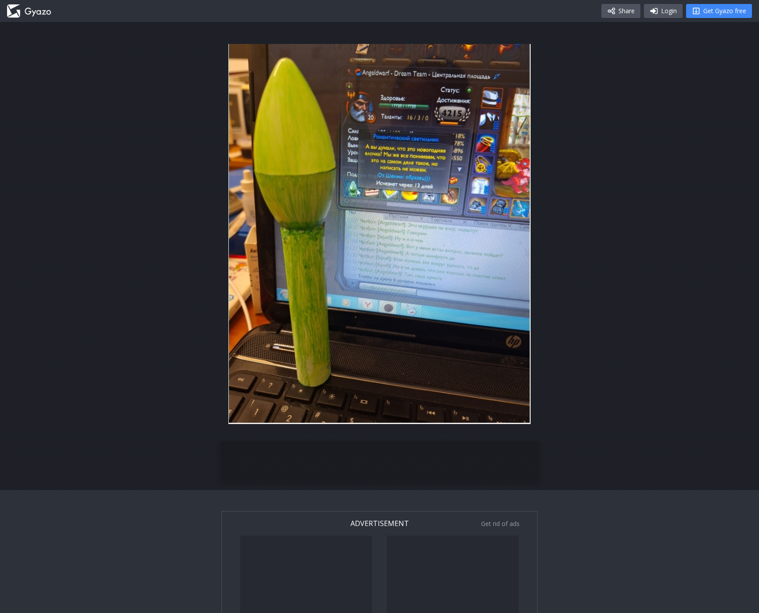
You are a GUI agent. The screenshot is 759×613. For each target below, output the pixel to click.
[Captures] (29, 11)
